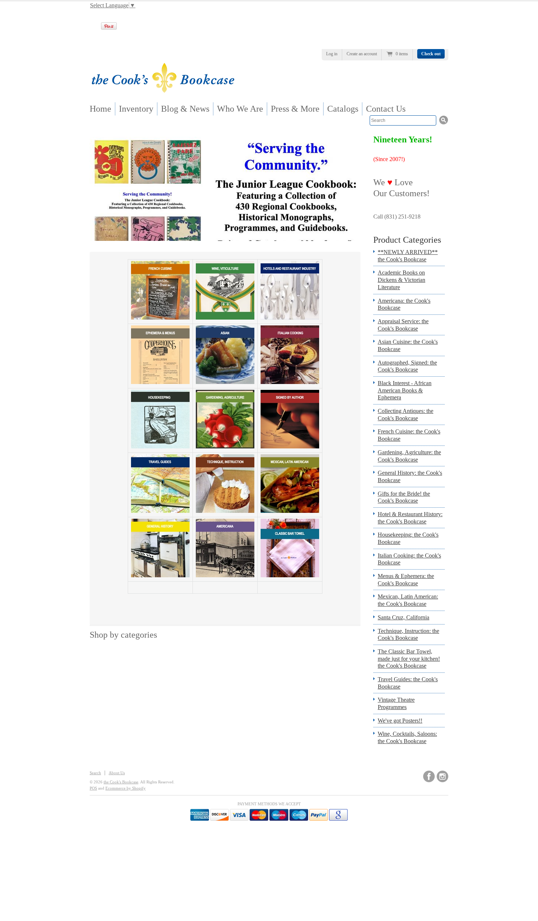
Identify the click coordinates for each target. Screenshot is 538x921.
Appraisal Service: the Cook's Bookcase (403, 325)
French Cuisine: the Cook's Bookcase (409, 435)
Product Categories (407, 240)
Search (95, 773)
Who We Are (240, 108)
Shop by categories (123, 635)
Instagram (442, 776)
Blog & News (185, 108)
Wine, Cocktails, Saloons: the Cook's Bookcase (407, 737)
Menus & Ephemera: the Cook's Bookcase (406, 579)
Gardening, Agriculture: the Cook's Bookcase (409, 456)
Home (100, 108)
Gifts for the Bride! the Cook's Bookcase (404, 497)
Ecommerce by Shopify (125, 788)
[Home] (163, 90)
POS (93, 788)
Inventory (136, 108)
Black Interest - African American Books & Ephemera (404, 390)
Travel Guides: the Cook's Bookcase (408, 683)
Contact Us (386, 108)
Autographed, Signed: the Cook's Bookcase (407, 366)
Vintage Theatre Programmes (396, 703)
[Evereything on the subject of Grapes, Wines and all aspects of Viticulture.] (225, 317)
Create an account (362, 53)
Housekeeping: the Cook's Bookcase (408, 538)
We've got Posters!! (400, 720)
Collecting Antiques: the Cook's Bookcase (405, 414)
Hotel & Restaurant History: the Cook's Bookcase (410, 518)
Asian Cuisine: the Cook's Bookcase (408, 345)
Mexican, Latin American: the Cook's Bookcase (408, 600)
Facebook (429, 776)
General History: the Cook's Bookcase (410, 476)
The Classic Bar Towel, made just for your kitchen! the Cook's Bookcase (409, 658)
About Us (117, 773)
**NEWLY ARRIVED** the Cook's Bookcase (408, 255)
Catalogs (342, 108)
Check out (431, 53)
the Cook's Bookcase (121, 782)
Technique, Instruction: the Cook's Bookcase (408, 634)
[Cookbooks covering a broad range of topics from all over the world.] (160, 575)
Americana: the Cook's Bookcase (404, 304)
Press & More (295, 108)
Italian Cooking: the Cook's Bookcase (409, 559)
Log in (331, 53)
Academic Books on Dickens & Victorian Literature (401, 279)
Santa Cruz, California (403, 617)
